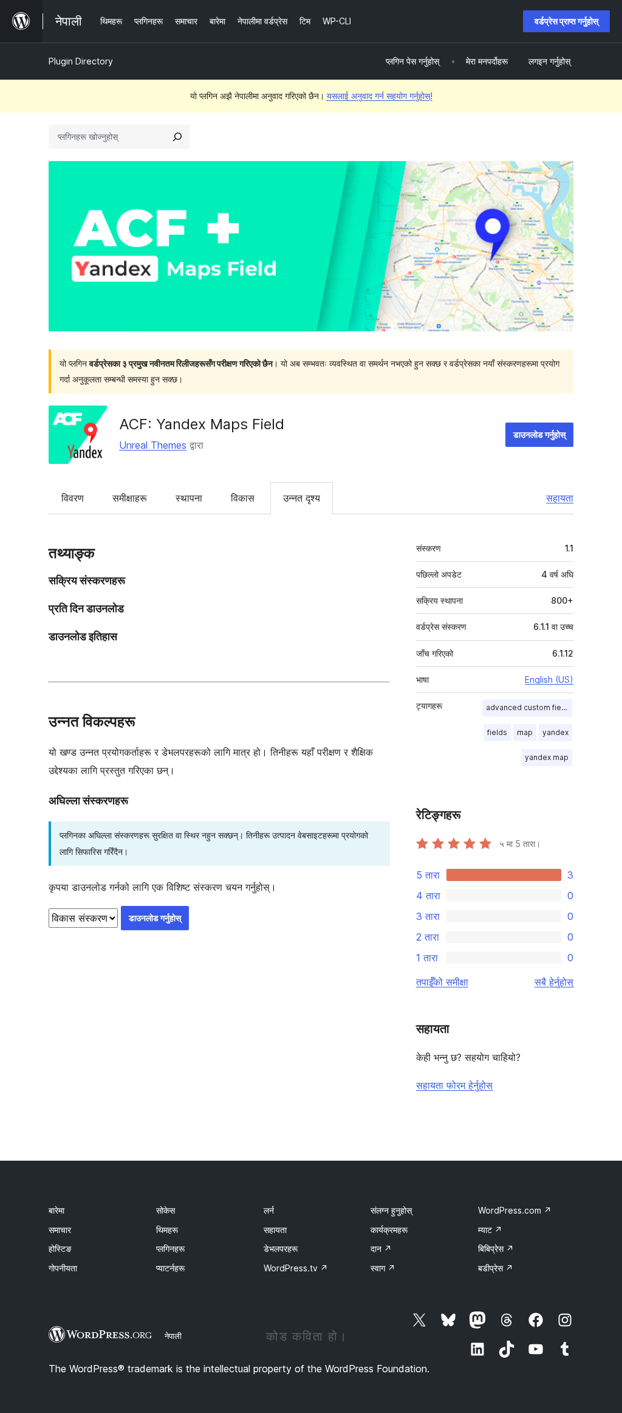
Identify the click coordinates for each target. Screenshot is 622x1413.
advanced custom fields (529, 707)
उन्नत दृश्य (301, 498)
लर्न (269, 1210)
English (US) (549, 679)
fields (497, 732)
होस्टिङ (60, 1248)
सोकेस (165, 1210)
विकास (243, 498)
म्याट (490, 1230)
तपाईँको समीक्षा (442, 982)
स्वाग (383, 1268)
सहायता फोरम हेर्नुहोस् (454, 1085)
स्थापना (189, 498)
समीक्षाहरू (129, 498)
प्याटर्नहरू (170, 1268)
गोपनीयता (63, 1268)
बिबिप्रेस (496, 1248)
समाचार (60, 1230)
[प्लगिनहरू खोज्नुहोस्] (177, 137)
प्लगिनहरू (170, 1248)
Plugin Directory (81, 61)
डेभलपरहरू (281, 1248)
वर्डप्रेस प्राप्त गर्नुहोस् (566, 21)
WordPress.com (515, 1210)
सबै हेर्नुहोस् (554, 982)
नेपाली (173, 1336)
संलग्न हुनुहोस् (391, 1210)
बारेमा (56, 1210)
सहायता (559, 498)
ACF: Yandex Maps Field (201, 424)
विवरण (72, 498)
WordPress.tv (296, 1268)
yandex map (547, 757)
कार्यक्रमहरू (389, 1230)
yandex (555, 732)
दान (381, 1248)
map (525, 732)
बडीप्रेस (495, 1268)
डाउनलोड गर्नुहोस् (539, 434)
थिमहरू (167, 1230)
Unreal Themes (152, 445)
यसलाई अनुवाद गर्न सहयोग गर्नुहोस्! (379, 96)
